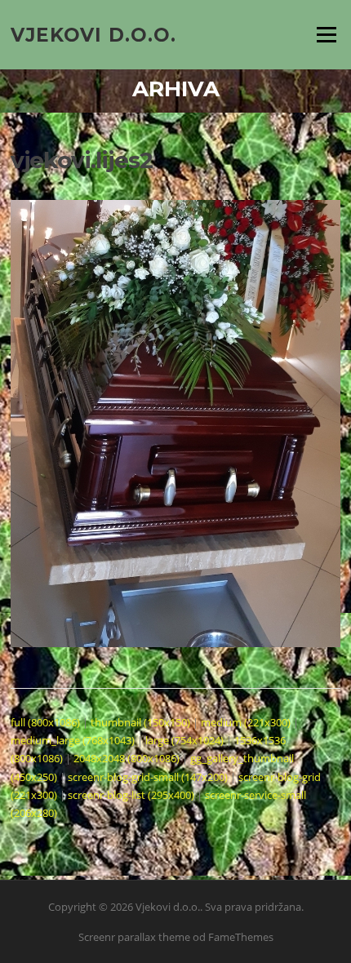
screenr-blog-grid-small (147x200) (148, 777)
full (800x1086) (45, 722)
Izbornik (326, 34)
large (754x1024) (184, 740)
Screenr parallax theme (134, 937)
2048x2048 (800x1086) (126, 758)
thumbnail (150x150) (140, 722)
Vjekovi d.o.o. (93, 34)
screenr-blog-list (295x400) (131, 795)
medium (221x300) (246, 722)
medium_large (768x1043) (73, 740)
